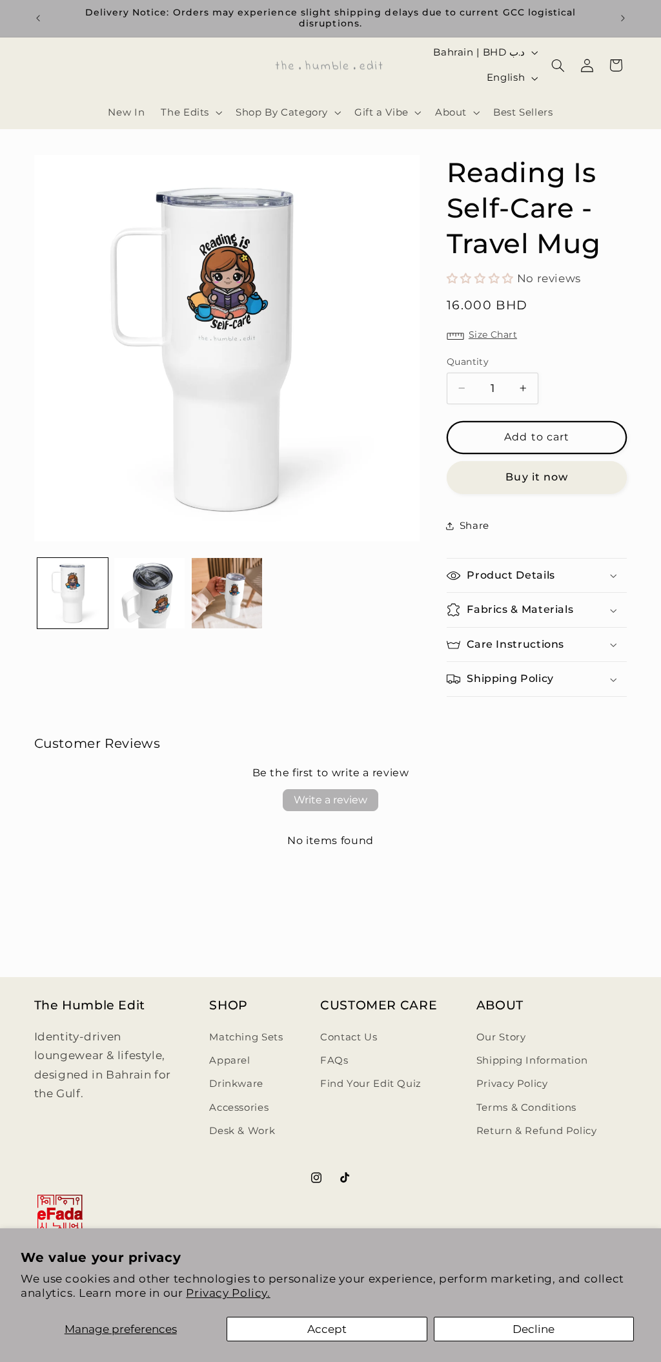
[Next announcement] (623, 18)
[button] (190, 112)
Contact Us (348, 1037)
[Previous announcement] (38, 18)
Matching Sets (246, 1037)
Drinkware (236, 1083)
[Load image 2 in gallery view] (149, 593)
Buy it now (536, 477)
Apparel (229, 1060)
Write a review (330, 800)
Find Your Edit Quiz (371, 1083)
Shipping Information (532, 1060)
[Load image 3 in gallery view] (227, 593)
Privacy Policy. (228, 1292)
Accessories (239, 1107)
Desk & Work (242, 1131)
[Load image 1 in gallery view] (72, 593)
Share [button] (474, 525)
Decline (533, 1329)
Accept (327, 1329)
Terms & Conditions (526, 1107)
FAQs (334, 1060)
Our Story (501, 1037)
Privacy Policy (512, 1083)
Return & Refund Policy (536, 1131)
